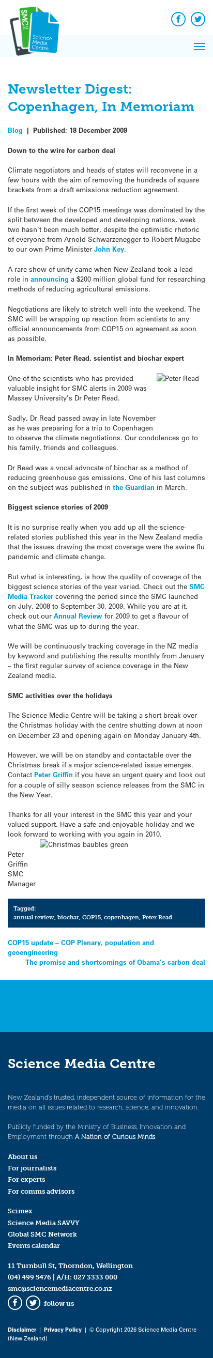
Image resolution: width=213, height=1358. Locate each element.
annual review (33, 917)
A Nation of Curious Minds (115, 1136)
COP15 (91, 917)
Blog (15, 130)
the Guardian (134, 487)
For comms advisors (41, 1191)
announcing (50, 278)
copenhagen (121, 917)
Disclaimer (22, 1329)
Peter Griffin (53, 774)
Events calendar (34, 1245)
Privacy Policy (63, 1329)
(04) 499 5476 (29, 1277)
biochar (68, 917)
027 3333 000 (95, 1277)
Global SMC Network (42, 1234)
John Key (109, 248)
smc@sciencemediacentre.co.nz (60, 1288)
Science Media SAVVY (44, 1223)
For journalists (32, 1168)
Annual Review (79, 615)
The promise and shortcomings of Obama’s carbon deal (115, 962)
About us (22, 1157)
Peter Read (157, 917)
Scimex (20, 1211)
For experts (26, 1179)
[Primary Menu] (199, 46)
